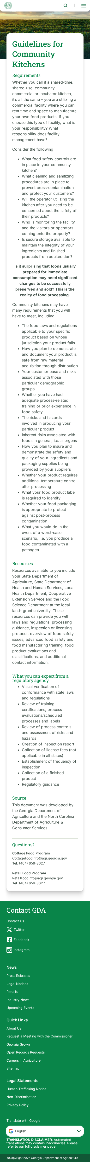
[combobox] (45, 1131)
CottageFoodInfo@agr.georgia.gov (39, 858)
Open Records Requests (25, 1052)
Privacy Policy (17, 1105)
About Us (13, 1028)
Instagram (22, 950)
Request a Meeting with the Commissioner (39, 1036)
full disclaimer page (40, 1146)
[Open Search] (65, 5)
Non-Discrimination (21, 1097)
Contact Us (15, 921)
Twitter (19, 929)
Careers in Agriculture (23, 1060)
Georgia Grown (18, 1044)
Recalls (12, 992)
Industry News (17, 1000)
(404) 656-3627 (32, 863)
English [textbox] (20, 1131)
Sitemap (12, 1068)
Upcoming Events (20, 1008)
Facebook (21, 940)
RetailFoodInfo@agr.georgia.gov (37, 878)
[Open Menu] (83, 5)
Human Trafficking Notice (26, 1089)
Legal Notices (17, 984)
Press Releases (18, 975)
